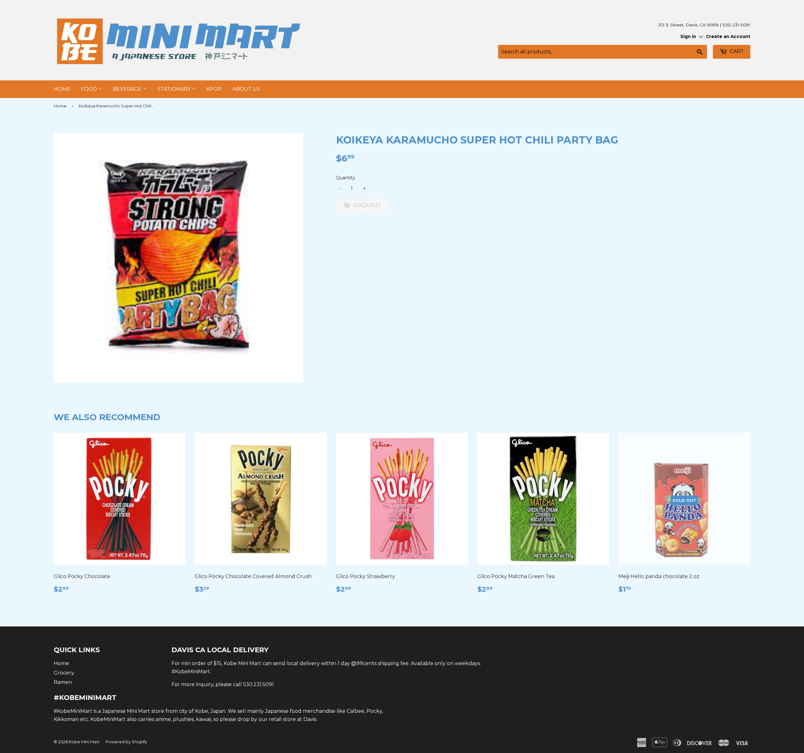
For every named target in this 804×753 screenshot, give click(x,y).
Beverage (128, 89)
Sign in (688, 36)
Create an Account (728, 36)
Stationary (174, 89)
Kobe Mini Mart (84, 741)
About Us (246, 89)
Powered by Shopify (126, 741)
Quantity (345, 178)
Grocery (64, 673)
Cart (736, 51)
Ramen (63, 682)
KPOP (214, 89)
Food (89, 89)
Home (62, 89)
